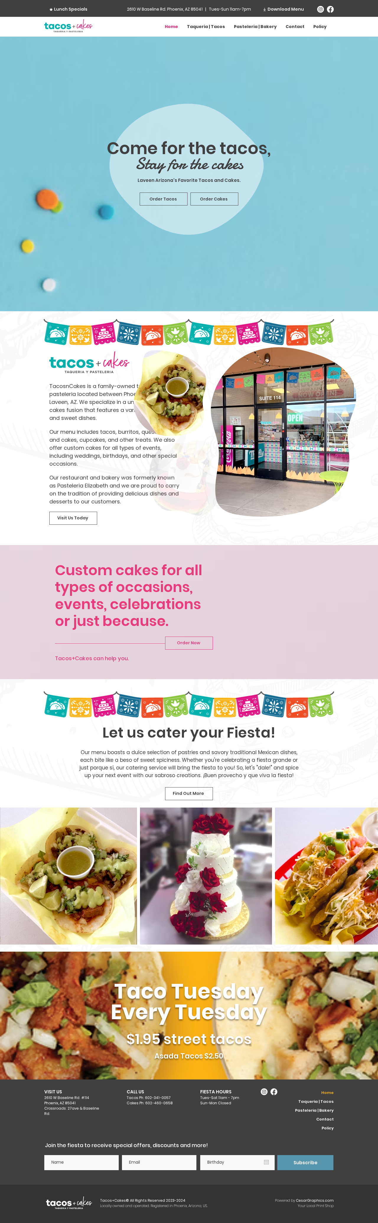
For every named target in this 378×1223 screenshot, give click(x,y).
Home (327, 1092)
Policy (328, 1128)
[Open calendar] (266, 1162)
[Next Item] (367, 876)
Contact (325, 1119)
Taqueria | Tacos (316, 1101)
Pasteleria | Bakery (314, 1110)
